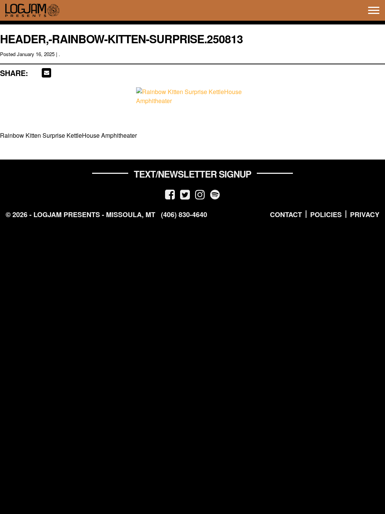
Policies (326, 214)
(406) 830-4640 (184, 214)
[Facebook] (170, 194)
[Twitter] (185, 194)
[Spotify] (215, 194)
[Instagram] (200, 194)
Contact (286, 214)
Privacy (364, 214)
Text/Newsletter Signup (192, 173)
